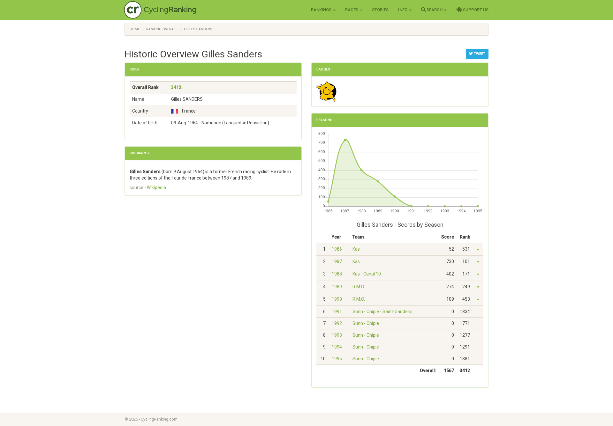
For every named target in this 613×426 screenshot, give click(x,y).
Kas (356, 249)
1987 (337, 261)
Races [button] (352, 9)
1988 (337, 273)
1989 (337, 286)
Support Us (475, 9)
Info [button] (403, 9)
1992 (337, 323)
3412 (176, 87)
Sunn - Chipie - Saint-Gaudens (382, 311)
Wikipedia (156, 187)
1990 (337, 299)
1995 (337, 358)
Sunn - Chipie (365, 323)
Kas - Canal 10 (366, 273)
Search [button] (434, 9)
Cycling (170, 9)
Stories (380, 9)
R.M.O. (358, 286)
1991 (337, 311)
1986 (337, 249)
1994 (337, 346)
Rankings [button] (321, 9)
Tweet (479, 54)
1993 (337, 335)
